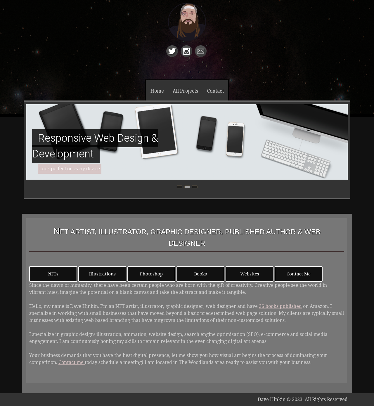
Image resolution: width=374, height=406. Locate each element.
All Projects (185, 91)
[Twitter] (172, 55)
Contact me (71, 362)
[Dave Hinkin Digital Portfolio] (187, 27)
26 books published (280, 306)
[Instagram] (187, 55)
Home (157, 91)
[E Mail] (201, 55)
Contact (215, 91)
